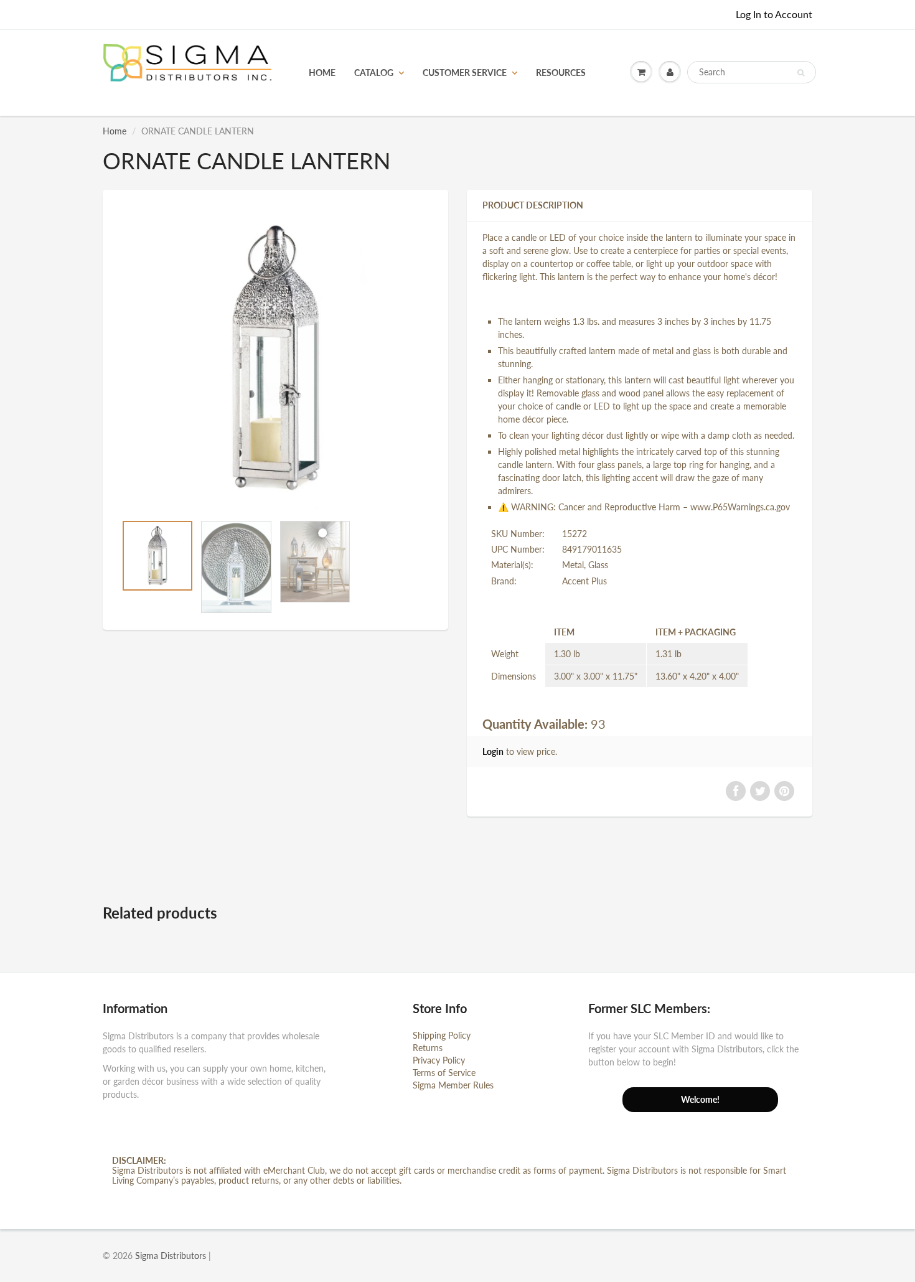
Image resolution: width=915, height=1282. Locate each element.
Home (114, 131)
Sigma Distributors (170, 1255)
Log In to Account (774, 14)
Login (493, 751)
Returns (428, 1047)
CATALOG (373, 72)
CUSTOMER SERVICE (465, 72)
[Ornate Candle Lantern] (275, 357)
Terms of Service (444, 1072)
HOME (322, 72)
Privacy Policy (439, 1060)
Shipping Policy (442, 1035)
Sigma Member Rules (453, 1085)
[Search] (801, 73)
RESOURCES (561, 72)
